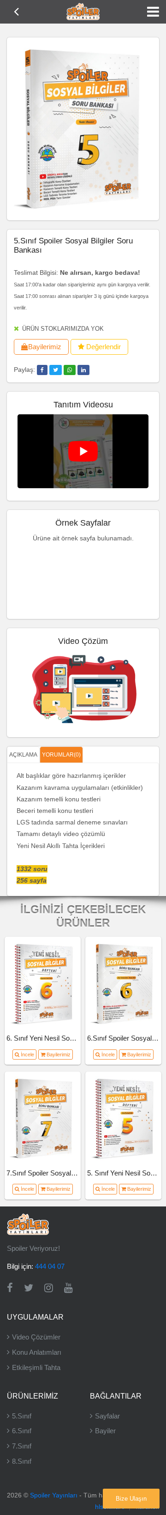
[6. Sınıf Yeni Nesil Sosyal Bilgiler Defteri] (43, 983)
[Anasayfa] (83, 11)
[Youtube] (68, 1288)
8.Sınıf (21, 1461)
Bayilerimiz (44, 347)
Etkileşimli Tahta (36, 1367)
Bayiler (105, 1431)
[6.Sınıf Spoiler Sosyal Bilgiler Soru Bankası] (123, 983)
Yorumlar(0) (61, 754)
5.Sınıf (21, 1416)
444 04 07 (50, 1266)
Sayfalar (107, 1416)
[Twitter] (28, 1288)
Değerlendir (102, 347)
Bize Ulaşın (131, 1498)
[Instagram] (48, 1288)
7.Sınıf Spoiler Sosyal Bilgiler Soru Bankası (71, 1173)
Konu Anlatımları (36, 1352)
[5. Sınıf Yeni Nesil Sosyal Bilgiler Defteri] (123, 1118)
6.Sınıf (21, 1431)
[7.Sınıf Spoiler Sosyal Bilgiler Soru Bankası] (43, 1118)
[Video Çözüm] (83, 687)
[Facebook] (10, 1288)
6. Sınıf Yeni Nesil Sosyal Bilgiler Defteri (65, 1038)
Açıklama (23, 754)
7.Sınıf (21, 1446)
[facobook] (42, 370)
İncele (26, 1054)
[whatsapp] (70, 370)
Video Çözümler (36, 1337)
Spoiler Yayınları (53, 1495)
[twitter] (55, 370)
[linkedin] (83, 370)
